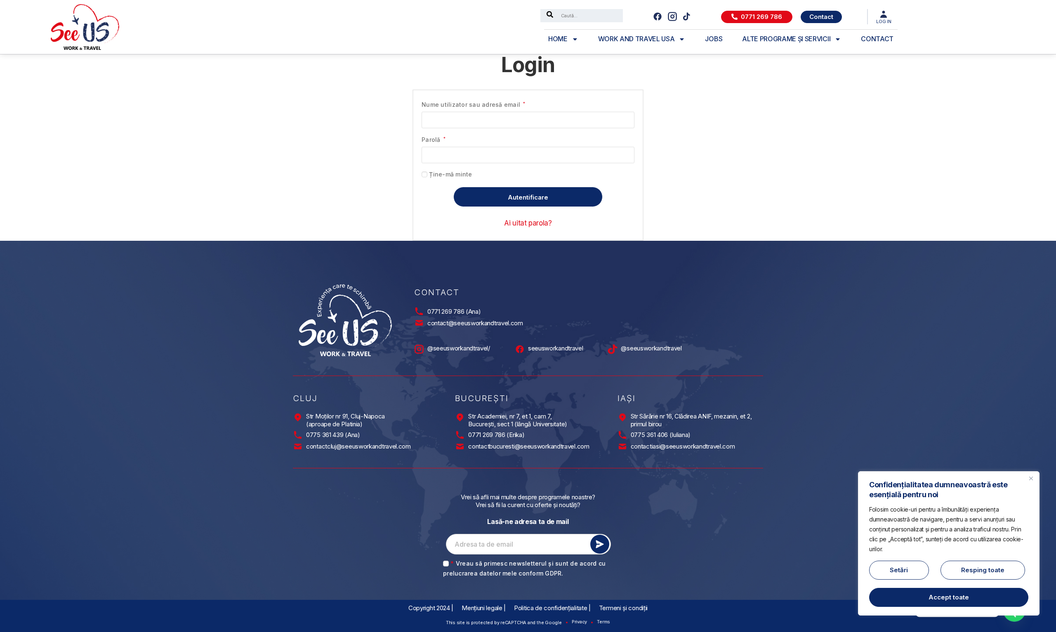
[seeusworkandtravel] (520, 349)
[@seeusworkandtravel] (613, 349)
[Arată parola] (624, 155)
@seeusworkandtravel (651, 348)
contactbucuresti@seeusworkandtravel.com (528, 446)
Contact (877, 39)
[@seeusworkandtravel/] (419, 349)
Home (558, 39)
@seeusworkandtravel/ (458, 348)
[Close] (1031, 478)
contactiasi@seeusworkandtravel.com (683, 446)
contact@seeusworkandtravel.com (475, 323)
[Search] (550, 15)
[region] (949, 543)
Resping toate (982, 570)
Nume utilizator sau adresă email (474, 104)
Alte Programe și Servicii (786, 39)
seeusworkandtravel (555, 348)
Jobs (713, 39)
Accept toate (949, 597)
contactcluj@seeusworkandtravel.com (358, 446)
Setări (899, 570)
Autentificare (528, 197)
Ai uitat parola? (528, 223)
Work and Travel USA (636, 39)
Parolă (434, 139)
